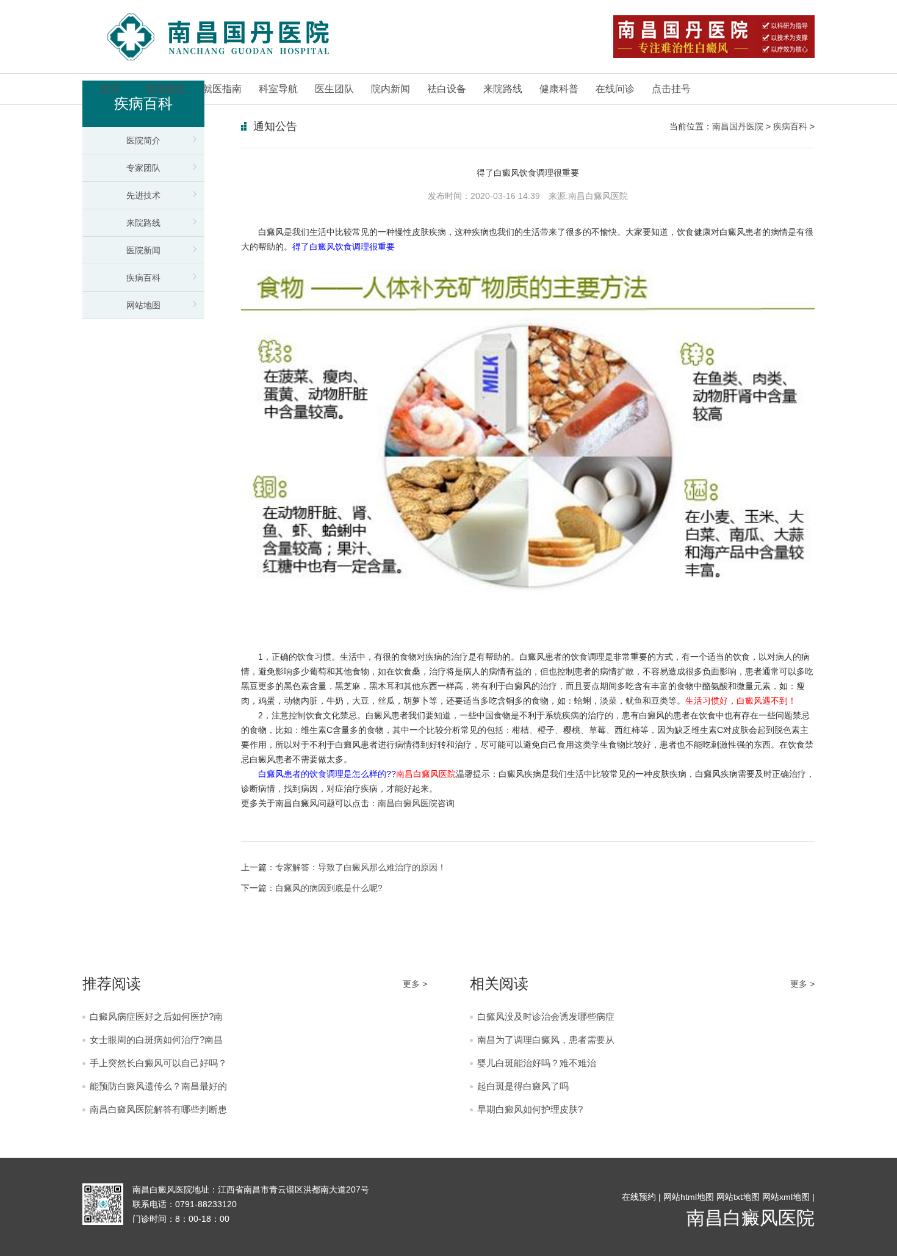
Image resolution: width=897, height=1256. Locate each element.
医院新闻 (143, 250)
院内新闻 (390, 89)
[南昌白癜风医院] (217, 37)
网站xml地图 (786, 1197)
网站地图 (143, 305)
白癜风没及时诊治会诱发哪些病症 (545, 1016)
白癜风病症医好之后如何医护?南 (156, 1016)
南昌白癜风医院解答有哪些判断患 (158, 1109)
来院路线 (502, 89)
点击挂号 (671, 89)
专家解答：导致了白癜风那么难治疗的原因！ (360, 867)
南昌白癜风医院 (408, 803)
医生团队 (334, 89)
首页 (110, 89)
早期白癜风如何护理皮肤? (530, 1109)
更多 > (415, 984)
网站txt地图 (738, 1197)
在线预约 (639, 1197)
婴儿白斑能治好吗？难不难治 (536, 1063)
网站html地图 (688, 1197)
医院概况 (166, 89)
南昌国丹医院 (737, 126)
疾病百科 (143, 278)
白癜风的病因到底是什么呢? (329, 888)
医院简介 (143, 140)
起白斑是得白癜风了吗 (523, 1086)
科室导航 (278, 89)
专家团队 (143, 168)
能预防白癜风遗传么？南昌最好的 (158, 1086)
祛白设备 (446, 89)
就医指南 (222, 89)
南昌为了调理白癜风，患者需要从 (545, 1039)
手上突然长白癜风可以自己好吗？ (158, 1063)
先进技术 (143, 195)
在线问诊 (615, 89)
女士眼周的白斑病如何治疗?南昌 (156, 1039)
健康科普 (558, 89)
